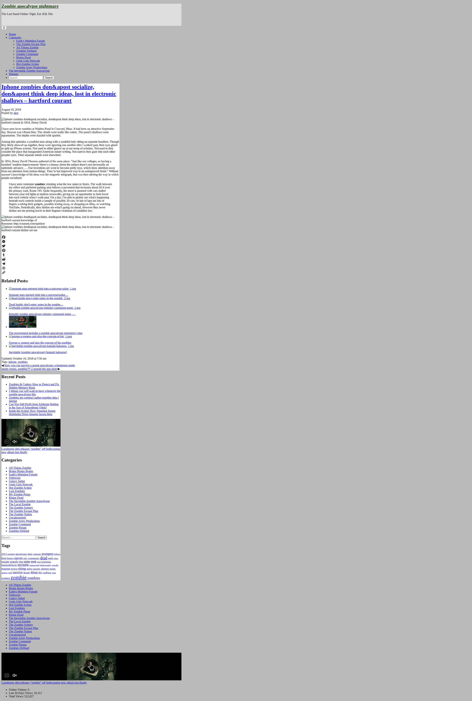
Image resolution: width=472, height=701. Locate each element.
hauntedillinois (9, 565)
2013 (4, 554)
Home (12, 34)
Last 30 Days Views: (21, 693)
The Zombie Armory (21, 507)
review (14, 568)
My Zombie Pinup (19, 494)
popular (55, 565)
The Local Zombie (20, 504)
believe (57, 554)
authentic (37, 554)
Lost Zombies (17, 491)
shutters (45, 568)
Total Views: (16, 696)
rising (22, 568)
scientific (36, 569)
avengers (47, 554)
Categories (15, 37)
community (33, 558)
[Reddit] (60, 259)
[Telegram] (60, 263)
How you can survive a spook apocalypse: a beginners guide (39, 365)
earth (50, 558)
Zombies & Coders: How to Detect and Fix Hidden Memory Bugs (34, 386)
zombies (22, 361)
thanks (26, 572)
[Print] (60, 268)
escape (5, 561)
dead (43, 558)
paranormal (34, 565)
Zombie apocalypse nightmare (30, 6)
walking (47, 572)
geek (33, 561)
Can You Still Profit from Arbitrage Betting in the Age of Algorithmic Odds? (34, 406)
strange (4, 573)
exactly (14, 561)
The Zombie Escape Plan (31, 44)
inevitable (23, 564)
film (21, 561)
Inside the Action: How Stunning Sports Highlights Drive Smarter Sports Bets (32, 412)
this (40, 572)
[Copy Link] (60, 272)
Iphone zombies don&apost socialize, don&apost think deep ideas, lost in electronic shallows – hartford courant (58, 94)
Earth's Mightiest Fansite (23, 474)
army (29, 554)
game (27, 561)
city (25, 558)
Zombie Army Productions (31, 67)
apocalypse (21, 554)
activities (11, 554)
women (5, 578)
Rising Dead (23, 57)
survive (18, 572)
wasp (54, 573)
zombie (19, 577)
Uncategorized (17, 517)
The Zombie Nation (20, 514)
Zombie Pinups (18, 527)
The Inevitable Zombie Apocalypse (29, 70)
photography (45, 565)
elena (56, 558)
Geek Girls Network (28, 60)
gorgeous (46, 561)
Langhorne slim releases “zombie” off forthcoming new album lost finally (44, 682)
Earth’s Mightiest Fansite (30, 40)
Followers (14, 477)
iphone (12, 361)
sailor (29, 568)
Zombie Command (27, 54)
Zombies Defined (26, 50)
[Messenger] (60, 241)
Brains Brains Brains (21, 471)
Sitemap (13, 74)
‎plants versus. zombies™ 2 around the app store (29, 368)
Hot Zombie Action (27, 64)
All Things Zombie (27, 47)
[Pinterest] (60, 250)
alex (16, 112)
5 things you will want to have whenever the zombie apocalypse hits (34, 392)
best (3, 558)
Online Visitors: (18, 689)
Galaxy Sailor (17, 481)
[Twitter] (60, 246)
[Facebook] (60, 237)
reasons (5, 568)
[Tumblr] (60, 255)
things (34, 572)
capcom (18, 558)
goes (39, 562)
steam (52, 568)
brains (10, 558)
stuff (10, 573)
